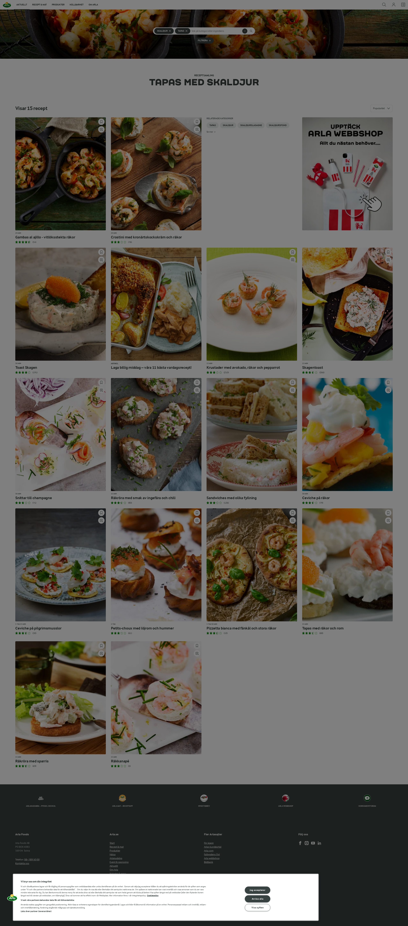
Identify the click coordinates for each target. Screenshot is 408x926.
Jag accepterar (257, 890)
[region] (166, 897)
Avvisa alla (257, 899)
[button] (12, 899)
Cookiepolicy (153, 895)
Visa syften (257, 907)
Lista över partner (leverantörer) (36, 911)
